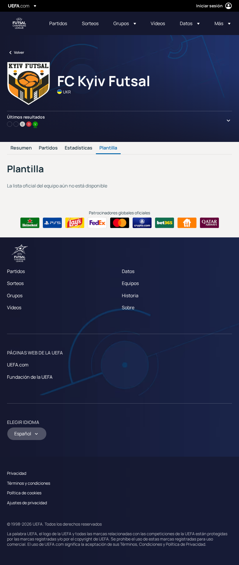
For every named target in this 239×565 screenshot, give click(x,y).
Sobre (128, 307)
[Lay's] (74, 223)
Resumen (21, 148)
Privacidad (16, 473)
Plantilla (108, 148)
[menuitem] (58, 23)
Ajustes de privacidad (27, 502)
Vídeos (14, 307)
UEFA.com (18, 364)
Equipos (130, 283)
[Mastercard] (119, 223)
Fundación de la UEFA (29, 377)
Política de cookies (24, 493)
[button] (125, 23)
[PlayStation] (52, 223)
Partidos (48, 148)
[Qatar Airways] (209, 223)
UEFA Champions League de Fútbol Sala (19, 23)
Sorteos (15, 283)
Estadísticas (78, 148)
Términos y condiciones (28, 483)
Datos (128, 271)
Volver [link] (19, 52)
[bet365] (164, 223)
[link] (58, 23)
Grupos (14, 295)
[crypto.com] (142, 223)
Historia (130, 295)
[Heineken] (29, 223)
